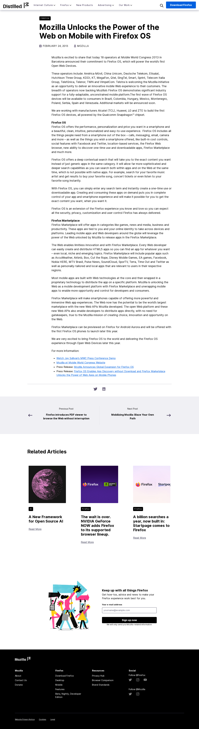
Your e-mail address (112, 604)
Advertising (104, 5)
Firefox (64, 5)
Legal (52, 719)
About (18, 675)
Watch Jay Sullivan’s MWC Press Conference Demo (86, 358)
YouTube (145, 679)
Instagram (137, 679)
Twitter (130, 679)
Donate (19, 684)
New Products (84, 5)
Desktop (59, 680)
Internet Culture (43, 5)
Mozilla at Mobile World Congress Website (80, 362)
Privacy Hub (98, 675)
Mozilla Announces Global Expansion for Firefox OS (104, 366)
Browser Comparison (102, 680)
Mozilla (16, 5)
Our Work (124, 5)
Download (181, 5)
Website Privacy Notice (25, 719)
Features (60, 689)
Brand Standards (100, 684)
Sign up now (129, 620)
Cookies (42, 719)
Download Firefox (64, 675)
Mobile (58, 684)
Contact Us (21, 680)
